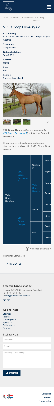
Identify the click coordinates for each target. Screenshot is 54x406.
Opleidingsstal (9, 319)
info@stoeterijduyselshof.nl (17, 295)
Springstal (7, 322)
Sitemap (47, 398)
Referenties (15, 264)
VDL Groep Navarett (36, 188)
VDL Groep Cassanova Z (15, 133)
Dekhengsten (9, 325)
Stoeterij (7, 314)
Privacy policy (45, 401)
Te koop (7, 328)
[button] (47, 122)
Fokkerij (6, 317)
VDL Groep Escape (21, 221)
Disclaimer (46, 394)
